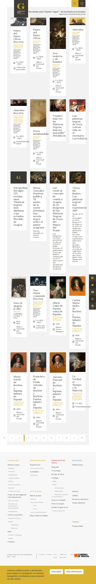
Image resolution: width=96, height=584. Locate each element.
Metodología (59, 488)
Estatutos (11, 468)
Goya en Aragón (58, 504)
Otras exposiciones (37, 468)
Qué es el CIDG (13, 500)
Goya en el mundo (58, 500)
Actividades (34, 472)
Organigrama (12, 475)
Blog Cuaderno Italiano (39, 516)
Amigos (10, 521)
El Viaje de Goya (58, 474)
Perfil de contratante (15, 535)
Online (54, 481)
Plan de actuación (14, 485)
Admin (72, 554)
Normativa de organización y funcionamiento (13, 506)
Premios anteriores (58, 511)
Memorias (34, 475)
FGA (34, 505)
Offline (54, 485)
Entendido (56, 572)
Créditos (49, 554)
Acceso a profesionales (38, 512)
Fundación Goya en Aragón (19, 554)
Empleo (10, 538)
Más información (74, 572)
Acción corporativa (15, 515)
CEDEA (10, 481)
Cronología (56, 471)
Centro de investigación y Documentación (17, 496)
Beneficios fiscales (14, 518)
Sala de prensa (35, 496)
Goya (35, 509)
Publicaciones (77, 465)
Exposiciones (35, 465)
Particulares (15, 525)
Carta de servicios (14, 491)
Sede (9, 531)
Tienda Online (77, 526)
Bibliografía (59, 491)
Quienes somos (14, 465)
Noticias (33, 499)
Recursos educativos (80, 499)
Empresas (14, 528)
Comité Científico (14, 478)
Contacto (11, 542)
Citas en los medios (37, 502)
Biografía (55, 467)
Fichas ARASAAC (78, 503)
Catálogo (55, 478)
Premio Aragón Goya (60, 507)
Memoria (11, 488)
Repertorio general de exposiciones (60, 495)
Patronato (11, 471)
